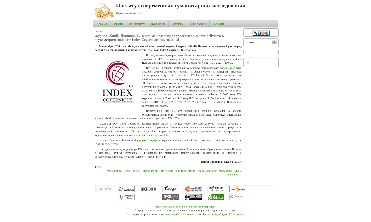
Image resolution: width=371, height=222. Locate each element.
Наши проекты (198, 24)
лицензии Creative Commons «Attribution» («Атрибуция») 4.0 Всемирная (205, 214)
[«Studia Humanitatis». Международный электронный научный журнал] (215, 199)
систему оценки (178, 71)
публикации (150, 170)
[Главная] (104, 18)
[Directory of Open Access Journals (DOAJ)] (103, 191)
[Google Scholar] (170, 191)
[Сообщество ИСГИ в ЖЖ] (255, 33)
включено (180, 149)
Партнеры (177, 24)
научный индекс (185, 170)
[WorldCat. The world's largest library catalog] (126, 191)
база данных (114, 170)
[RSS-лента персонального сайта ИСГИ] (263, 33)
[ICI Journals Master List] (215, 191)
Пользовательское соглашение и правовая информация (185, 206)
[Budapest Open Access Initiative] (237, 191)
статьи (136, 170)
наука (127, 170)
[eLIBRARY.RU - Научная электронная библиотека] (193, 191)
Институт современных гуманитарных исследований (180, 5)
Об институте (137, 24)
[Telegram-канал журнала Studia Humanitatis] (266, 33)
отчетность (167, 170)
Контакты (218, 24)
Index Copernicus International (215, 170)
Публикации (158, 24)
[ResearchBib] (126, 199)
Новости (118, 24)
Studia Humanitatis (233, 172)
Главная (102, 24)
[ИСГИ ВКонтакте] (259, 33)
